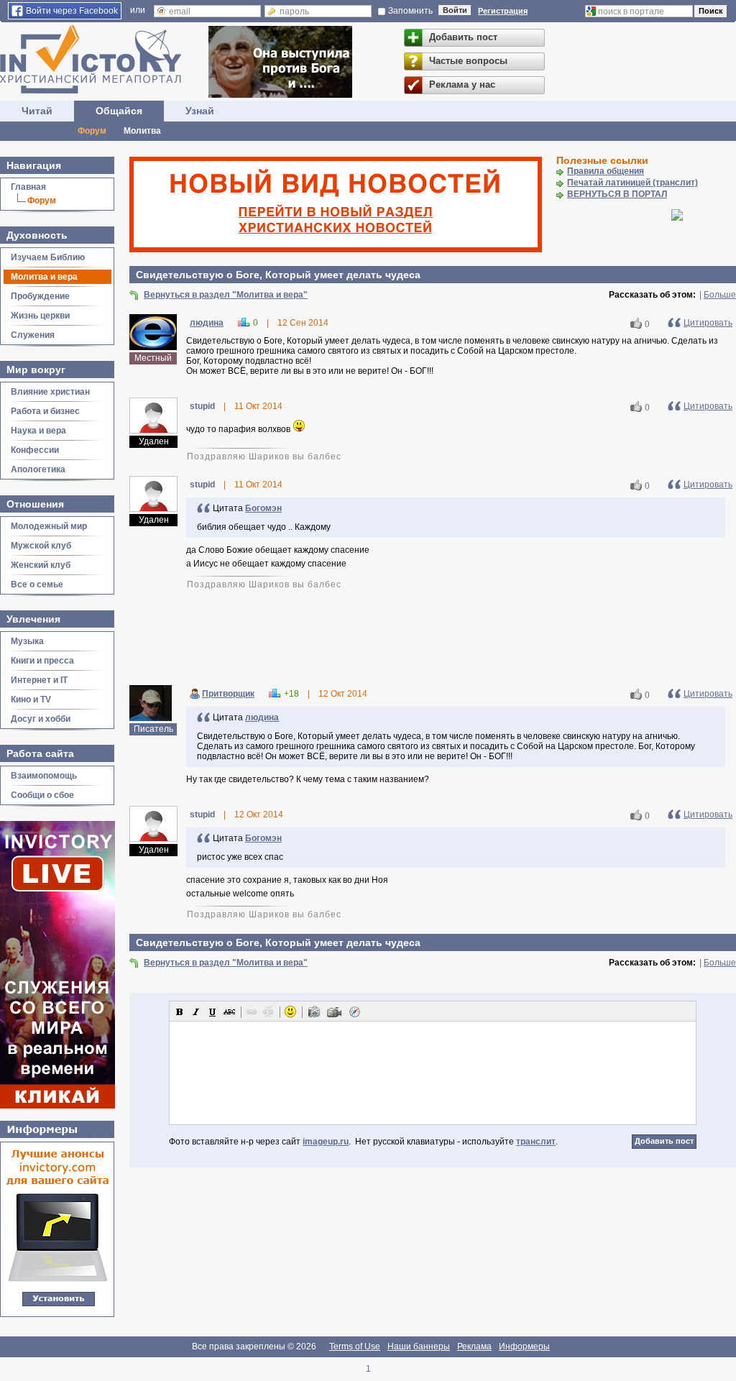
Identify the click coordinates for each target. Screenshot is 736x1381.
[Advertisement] (432, 636)
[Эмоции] (290, 1011)
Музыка (27, 641)
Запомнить (410, 11)
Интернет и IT (39, 680)
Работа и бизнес (45, 411)
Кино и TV (31, 699)
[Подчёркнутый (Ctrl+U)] (213, 1011)
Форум (92, 131)
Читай (37, 110)
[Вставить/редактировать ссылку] (251, 1011)
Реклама (474, 1346)
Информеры (524, 1346)
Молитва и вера (44, 277)
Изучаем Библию (48, 257)
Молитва (142, 131)
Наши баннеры (418, 1346)
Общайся (119, 110)
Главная (28, 187)
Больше (720, 295)
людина (207, 323)
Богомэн (263, 508)
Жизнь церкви (40, 316)
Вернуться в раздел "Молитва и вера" (226, 295)
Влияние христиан (50, 392)
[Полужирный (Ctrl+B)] (180, 1011)
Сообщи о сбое (42, 795)
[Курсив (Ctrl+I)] (196, 1011)
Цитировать (708, 323)
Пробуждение (40, 296)
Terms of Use (354, 1346)
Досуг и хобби (40, 719)
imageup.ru (326, 1142)
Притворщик (228, 694)
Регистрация (503, 10)
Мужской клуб (41, 546)
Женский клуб (40, 565)
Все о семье (37, 584)
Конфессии (35, 450)
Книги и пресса (42, 661)
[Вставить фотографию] (314, 1011)
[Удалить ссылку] (268, 1011)
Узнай (199, 110)
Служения (33, 335)
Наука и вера (38, 431)
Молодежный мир (49, 526)
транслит (536, 1142)
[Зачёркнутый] (229, 1011)
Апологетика (38, 469)
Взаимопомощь (44, 776)
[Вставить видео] (334, 1011)
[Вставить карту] (354, 1011)
